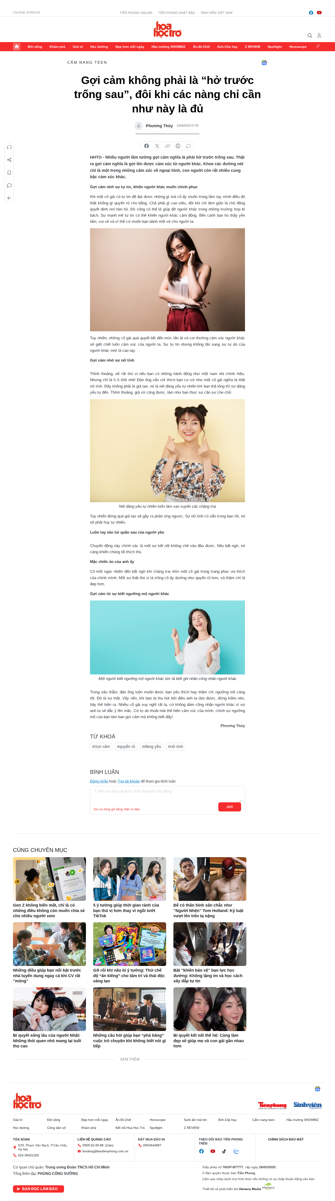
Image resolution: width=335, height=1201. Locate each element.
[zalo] (239, 1151)
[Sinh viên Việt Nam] (308, 1106)
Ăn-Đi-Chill (201, 46)
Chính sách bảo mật (286, 1139)
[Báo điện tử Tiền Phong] (272, 1106)
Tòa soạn (21, 1139)
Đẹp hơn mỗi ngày (130, 46)
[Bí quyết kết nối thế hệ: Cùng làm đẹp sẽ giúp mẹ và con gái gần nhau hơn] (209, 1009)
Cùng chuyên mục (40, 850)
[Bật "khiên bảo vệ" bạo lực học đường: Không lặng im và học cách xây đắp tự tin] (209, 944)
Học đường (99, 46)
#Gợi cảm (101, 746)
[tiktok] (227, 1151)
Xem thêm (318, 46)
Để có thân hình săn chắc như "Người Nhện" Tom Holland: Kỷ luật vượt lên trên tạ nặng (208, 910)
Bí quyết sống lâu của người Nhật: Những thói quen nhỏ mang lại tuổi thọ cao (47, 1040)
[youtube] (319, 12)
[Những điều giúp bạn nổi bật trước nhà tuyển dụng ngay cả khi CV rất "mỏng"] (49, 944)
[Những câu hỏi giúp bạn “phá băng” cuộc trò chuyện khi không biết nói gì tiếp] (129, 1009)
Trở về (9, 198)
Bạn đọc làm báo (39, 1189)
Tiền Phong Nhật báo (176, 13)
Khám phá (57, 46)
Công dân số (56, 1128)
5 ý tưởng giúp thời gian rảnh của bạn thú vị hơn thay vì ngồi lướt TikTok (126, 910)
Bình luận (9, 185)
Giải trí (78, 46)
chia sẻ (146, 146)
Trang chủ (16, 46)
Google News (264, 62)
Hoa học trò (27, 1101)
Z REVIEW (252, 46)
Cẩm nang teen (87, 62)
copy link (167, 146)
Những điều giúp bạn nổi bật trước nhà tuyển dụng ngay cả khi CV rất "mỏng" (47, 975)
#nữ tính (175, 746)
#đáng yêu (151, 746)
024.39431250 (28, 1155)
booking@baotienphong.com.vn (105, 1151)
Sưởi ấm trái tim (195, 1120)
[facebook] (311, 12)
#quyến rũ (126, 746)
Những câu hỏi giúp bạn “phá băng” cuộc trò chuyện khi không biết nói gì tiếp (129, 1040)
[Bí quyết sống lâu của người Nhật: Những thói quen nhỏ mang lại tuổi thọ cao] (49, 1009)
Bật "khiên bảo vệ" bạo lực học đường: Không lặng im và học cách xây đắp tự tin (207, 975)
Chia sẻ (9, 160)
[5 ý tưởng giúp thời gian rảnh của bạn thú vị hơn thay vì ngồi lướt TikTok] (129, 879)
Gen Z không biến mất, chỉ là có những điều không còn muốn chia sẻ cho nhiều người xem (49, 910)
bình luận (188, 146)
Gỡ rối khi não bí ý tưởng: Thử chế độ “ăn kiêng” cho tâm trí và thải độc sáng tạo (129, 975)
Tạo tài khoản (129, 781)
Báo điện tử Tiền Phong (167, 29)
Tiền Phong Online (136, 13)
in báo (178, 146)
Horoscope (298, 46)
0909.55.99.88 (92, 1145)
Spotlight (275, 46)
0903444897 (152, 1145)
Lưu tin (9, 172)
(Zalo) (109, 1145)
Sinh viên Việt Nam (216, 13)
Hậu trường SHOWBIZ (169, 46)
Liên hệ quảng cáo (94, 1139)
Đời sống (35, 46)
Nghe (9, 147)
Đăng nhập (99, 781)
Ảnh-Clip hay (227, 46)
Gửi (230, 807)
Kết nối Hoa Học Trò (130, 1128)
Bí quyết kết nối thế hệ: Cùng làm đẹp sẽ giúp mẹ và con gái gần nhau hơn (208, 1040)
